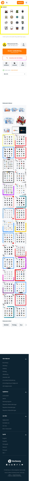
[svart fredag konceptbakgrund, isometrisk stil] (8, 130)
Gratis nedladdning (14, 51)
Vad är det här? (14, 70)
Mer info (6, 72)
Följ (23, 45)
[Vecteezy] (2, 2)
